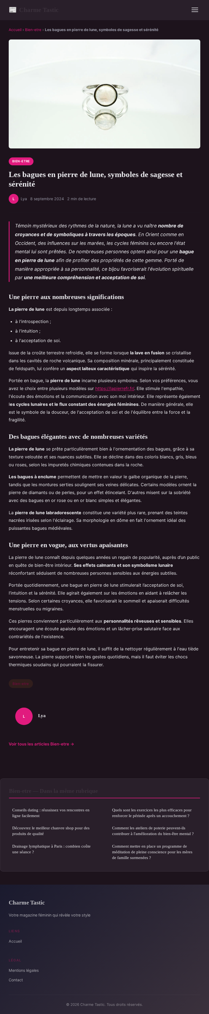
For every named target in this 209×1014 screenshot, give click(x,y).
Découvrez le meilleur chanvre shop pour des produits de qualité (51, 831)
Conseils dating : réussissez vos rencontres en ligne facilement (51, 813)
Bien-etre (33, 30)
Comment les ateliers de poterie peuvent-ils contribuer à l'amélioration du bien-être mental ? (153, 831)
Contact (16, 980)
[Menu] (194, 9)
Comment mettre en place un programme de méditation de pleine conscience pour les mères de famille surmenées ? (152, 852)
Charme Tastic (34, 9)
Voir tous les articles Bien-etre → (41, 744)
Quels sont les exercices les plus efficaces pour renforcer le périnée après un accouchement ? (152, 813)
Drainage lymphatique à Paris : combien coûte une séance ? (51, 849)
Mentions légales (24, 970)
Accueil (15, 30)
